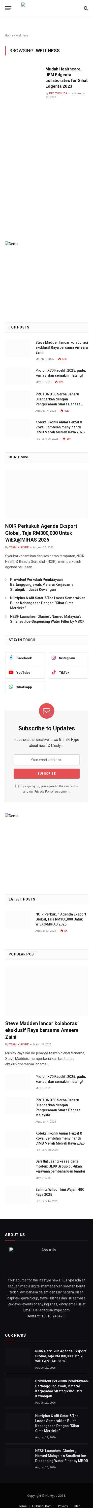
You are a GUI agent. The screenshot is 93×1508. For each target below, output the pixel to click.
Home (9, 35)
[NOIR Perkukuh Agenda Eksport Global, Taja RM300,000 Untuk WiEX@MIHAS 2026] (46, 494)
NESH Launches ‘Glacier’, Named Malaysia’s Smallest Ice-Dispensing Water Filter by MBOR (61, 1456)
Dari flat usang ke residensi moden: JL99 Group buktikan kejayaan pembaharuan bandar (60, 1166)
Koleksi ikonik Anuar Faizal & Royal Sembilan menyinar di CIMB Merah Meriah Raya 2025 (60, 427)
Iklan (77, 1506)
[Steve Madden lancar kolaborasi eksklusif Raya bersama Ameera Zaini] (18, 348)
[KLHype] (46, 8)
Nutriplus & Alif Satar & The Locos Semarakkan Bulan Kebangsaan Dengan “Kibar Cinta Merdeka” (47, 603)
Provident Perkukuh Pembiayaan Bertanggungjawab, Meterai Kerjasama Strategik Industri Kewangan (41, 585)
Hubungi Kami (42, 1506)
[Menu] (8, 8)
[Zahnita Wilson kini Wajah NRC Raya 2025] (18, 1195)
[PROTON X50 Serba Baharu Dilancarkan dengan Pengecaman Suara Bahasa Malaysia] (18, 399)
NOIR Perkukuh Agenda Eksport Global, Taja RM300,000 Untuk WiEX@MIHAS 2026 (41, 533)
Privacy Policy (44, 791)
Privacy (63, 1506)
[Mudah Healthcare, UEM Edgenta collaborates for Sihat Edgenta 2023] (23, 140)
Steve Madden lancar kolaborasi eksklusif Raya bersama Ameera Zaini (61, 347)
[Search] (85, 8)
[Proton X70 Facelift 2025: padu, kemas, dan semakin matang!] (18, 376)
